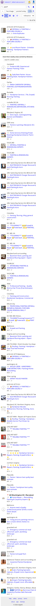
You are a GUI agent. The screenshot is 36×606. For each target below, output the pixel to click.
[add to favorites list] (8, 29)
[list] (2, 15)
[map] (17, 15)
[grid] (10, 15)
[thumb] (6, 15)
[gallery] (13, 15)
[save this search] (33, 7)
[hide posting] (11, 33)
